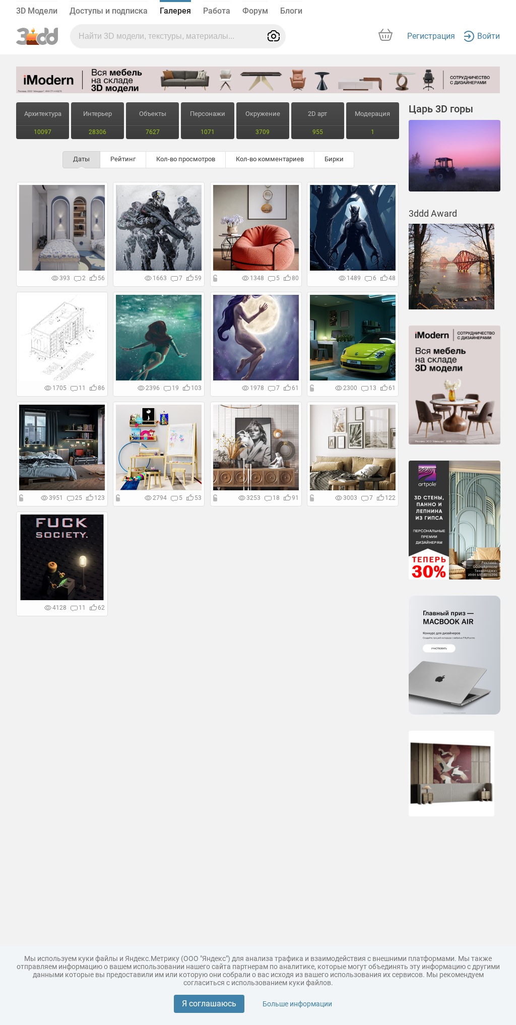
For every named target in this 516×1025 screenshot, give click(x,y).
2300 (350, 388)
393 (64, 278)
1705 (59, 388)
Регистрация (431, 36)
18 (276, 497)
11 (82, 388)
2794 (160, 497)
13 (372, 388)
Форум (255, 11)
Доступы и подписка (109, 11)
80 (295, 278)
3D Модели (36, 11)
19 (175, 388)
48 (392, 278)
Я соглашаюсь (209, 1003)
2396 (153, 388)
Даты (81, 159)
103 (196, 388)
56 (101, 278)
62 (101, 607)
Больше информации (297, 1004)
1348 (257, 278)
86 (101, 388)
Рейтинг (123, 159)
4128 (59, 607)
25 (78, 497)
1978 (257, 388)
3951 (56, 497)
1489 (354, 278)
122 (390, 497)
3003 (350, 497)
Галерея (175, 11)
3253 (253, 497)
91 (295, 497)
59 (198, 278)
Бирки (334, 159)
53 (198, 497)
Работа (216, 11)
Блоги (291, 11)
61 (295, 388)
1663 (160, 278)
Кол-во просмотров (185, 159)
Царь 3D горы (441, 109)
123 (99, 497)
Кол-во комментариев (270, 159)
